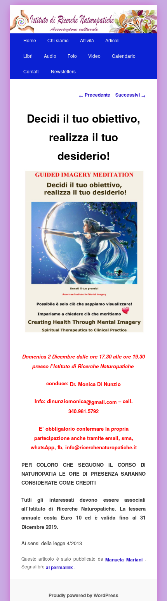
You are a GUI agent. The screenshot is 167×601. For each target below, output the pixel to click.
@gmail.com (101, 401)
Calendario (124, 55)
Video (94, 55)
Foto (72, 55)
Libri (28, 55)
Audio (50, 55)
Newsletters (63, 71)
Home (29, 40)
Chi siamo (58, 40)
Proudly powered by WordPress (83, 595)
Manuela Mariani (124, 559)
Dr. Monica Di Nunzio (95, 384)
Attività (87, 40)
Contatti (31, 71)
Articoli (112, 40)
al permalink (60, 567)
